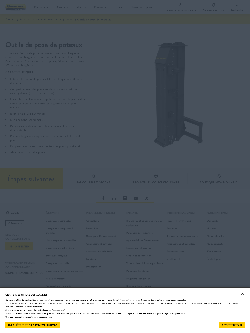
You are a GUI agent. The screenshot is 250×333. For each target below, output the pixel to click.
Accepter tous (232, 325)
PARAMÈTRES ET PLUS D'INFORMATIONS (32, 325)
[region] (125, 310)
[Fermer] (242, 294)
